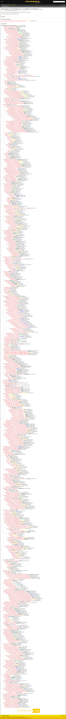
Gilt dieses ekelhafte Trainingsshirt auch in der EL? (11, 98)
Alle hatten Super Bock (6, 358)
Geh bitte (6, 581)
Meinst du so (10, 533)
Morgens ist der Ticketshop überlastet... (10, 177)
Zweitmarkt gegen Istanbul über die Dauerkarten (12, 560)
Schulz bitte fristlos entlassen (7, 583)
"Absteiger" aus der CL (9, 261)
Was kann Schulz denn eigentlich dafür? (9, 26)
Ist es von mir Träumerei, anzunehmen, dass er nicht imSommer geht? (16, 208)
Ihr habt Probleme (7, 99)
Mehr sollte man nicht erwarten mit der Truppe (10, 603)
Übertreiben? (14, 554)
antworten (3, 16)
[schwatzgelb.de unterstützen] (28, 712)
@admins (6, 572)
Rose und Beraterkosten (8, 498)
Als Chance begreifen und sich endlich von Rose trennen (11, 366)
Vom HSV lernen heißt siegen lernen (10, 368)
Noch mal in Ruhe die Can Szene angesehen (10, 646)
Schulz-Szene (5, 616)
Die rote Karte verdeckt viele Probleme (9, 570)
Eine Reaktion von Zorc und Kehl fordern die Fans (12, 601)
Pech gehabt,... (10, 692)
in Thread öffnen (63, 6)
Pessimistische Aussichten (7, 205)
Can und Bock (8, 181)
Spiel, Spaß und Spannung (7, 513)
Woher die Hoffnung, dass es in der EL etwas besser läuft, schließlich (18, 428)
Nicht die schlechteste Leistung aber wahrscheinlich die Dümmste (13, 688)
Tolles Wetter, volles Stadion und (12, 78)
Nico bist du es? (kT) (8, 27)
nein (5, 624)
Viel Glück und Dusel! (8, 479)
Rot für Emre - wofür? (6, 643)
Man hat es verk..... (9, 512)
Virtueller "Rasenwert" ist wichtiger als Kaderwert (14, 264)
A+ (2, 1)
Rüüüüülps (6, 28)
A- (1, 1)
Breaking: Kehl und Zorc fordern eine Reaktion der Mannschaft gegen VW (20, 596)
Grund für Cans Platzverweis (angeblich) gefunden (13, 93)
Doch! (10, 542)
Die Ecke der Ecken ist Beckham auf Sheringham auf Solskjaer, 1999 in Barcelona (18, 76)
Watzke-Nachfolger (8, 387)
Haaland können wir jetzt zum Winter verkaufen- (10, 488)
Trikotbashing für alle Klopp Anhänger (10, 184)
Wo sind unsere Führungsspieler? (8, 609)
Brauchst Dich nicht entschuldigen (16, 532)
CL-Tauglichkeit (7, 345)
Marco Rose (5, 355)
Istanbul (4, 559)
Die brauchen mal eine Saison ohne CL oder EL (10, 694)
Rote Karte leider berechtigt (9, 660)
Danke (8, 540)
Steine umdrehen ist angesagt (7, 452)
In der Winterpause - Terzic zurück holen (9, 623)
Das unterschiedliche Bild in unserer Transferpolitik (12, 105)
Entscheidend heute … (6, 450)
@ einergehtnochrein (24, 10)
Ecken (4, 74)
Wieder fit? (6, 489)
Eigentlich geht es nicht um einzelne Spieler (11, 206)
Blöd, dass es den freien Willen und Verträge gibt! (14, 528)
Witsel (12, 269)
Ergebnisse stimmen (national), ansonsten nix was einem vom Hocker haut (14, 478)
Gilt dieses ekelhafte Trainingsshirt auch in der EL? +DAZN (13, 101)
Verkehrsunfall (5, 271)
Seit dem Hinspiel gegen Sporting (8, 608)
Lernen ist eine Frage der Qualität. (11, 305)
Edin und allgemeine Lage (7, 230)
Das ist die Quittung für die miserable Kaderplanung (11, 517)
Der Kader (4, 104)
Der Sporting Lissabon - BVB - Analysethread (9, 25)
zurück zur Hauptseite (5, 6)
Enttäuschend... (5, 393)
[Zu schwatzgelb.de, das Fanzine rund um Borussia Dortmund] (33, 2)
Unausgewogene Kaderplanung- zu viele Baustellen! (12, 386)
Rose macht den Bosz (6, 696)
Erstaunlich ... (7, 375)
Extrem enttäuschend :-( (7, 571)
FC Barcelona (7, 681)
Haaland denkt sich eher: (8, 476)
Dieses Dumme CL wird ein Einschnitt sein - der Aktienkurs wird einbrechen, (14, 350)
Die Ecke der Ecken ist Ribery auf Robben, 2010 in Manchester (14, 75)
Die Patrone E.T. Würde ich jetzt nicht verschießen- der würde (14, 374)
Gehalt (10, 407)
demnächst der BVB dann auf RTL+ (8, 61)
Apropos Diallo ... (10, 194)
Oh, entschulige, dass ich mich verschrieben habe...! (17, 530)
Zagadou (7, 192)
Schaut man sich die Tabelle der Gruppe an (9, 629)
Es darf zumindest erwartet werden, (10, 372)
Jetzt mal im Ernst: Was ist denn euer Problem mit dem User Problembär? (17, 574)
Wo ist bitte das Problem (9, 573)
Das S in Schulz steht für (7, 487)
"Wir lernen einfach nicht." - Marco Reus (10, 304)
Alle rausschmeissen (6, 347)
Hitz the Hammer (8, 77)
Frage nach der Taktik (15, 317)
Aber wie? (6, 455)
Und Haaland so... (6, 475)
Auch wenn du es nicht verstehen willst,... (17, 413)
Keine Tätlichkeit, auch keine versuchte (14, 640)
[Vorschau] (25, 25)
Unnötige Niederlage (6, 607)
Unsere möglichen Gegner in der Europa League (10, 680)
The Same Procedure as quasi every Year (9, 168)
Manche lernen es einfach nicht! (15, 558)
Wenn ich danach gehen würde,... (11, 579)
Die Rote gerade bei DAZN (11, 638)
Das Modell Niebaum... (17, 557)
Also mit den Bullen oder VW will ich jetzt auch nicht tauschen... (16, 525)
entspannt (4, 289)
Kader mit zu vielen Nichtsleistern (8, 666)
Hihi (8, 529)
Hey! (7, 567)
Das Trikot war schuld (6, 183)
